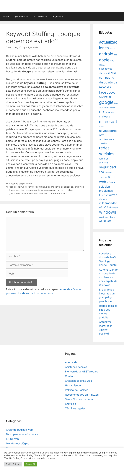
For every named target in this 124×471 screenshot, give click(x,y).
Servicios (20, 16)
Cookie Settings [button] (13, 464)
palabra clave (53, 186)
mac (112, 113)
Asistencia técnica (76, 367)
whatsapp (113, 207)
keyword (22, 186)
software (111, 182)
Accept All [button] (30, 464)
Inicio (6, 16)
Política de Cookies (76, 389)
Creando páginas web (20, 183)
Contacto (58, 16)
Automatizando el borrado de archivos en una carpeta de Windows (108, 277)
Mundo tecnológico (17, 443)
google (12, 186)
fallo (101, 97)
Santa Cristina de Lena (79, 399)
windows (107, 212)
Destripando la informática (22, 434)
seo (101, 172)
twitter (112, 195)
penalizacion (67, 186)
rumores (103, 158)
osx (101, 135)
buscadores (105, 68)
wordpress (105, 220)
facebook (107, 92)
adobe (111, 49)
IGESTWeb (12, 438)
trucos (103, 195)
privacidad (103, 143)
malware (104, 116)
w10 (105, 207)
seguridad (107, 167)
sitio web (79, 186)
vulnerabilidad (108, 203)
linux (107, 112)
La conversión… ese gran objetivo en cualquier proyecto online (41, 190)
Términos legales (75, 408)
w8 (101, 207)
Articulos (39, 16)
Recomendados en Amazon (82, 394)
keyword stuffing (36, 186)
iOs (101, 112)
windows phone (107, 217)
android (106, 53)
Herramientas (73, 385)
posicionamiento (106, 139)
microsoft (108, 121)
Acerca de (71, 362)
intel (116, 103)
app (115, 55)
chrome (103, 73)
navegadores (108, 131)
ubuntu (103, 199)
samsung (104, 162)
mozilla (101, 127)
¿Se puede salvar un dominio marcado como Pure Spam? (38, 193)
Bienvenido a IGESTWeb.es (81, 371)
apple (104, 59)
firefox (107, 96)
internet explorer (107, 107)
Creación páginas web (78, 380)
